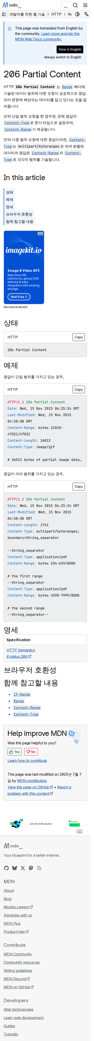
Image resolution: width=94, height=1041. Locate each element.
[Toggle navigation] (85, 5)
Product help (14, 931)
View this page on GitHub (28, 787)
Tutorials (11, 1034)
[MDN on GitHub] (6, 868)
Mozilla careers (16, 907)
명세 (9, 206)
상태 (9, 192)
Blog (7, 898)
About (9, 890)
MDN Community (18, 954)
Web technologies (19, 1009)
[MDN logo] (13, 846)
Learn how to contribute (27, 760)
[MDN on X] (23, 868)
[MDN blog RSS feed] (39, 868)
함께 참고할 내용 (19, 221)
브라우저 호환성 (19, 214)
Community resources (22, 962)
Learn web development (24, 1017)
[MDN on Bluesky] (14, 868)
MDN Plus (12, 923)
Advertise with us (18, 915)
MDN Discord (15, 978)
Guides (9, 1026)
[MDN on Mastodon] (31, 868)
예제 (9, 199)
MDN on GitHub (17, 987)
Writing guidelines (18, 970)
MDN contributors (32, 780)
